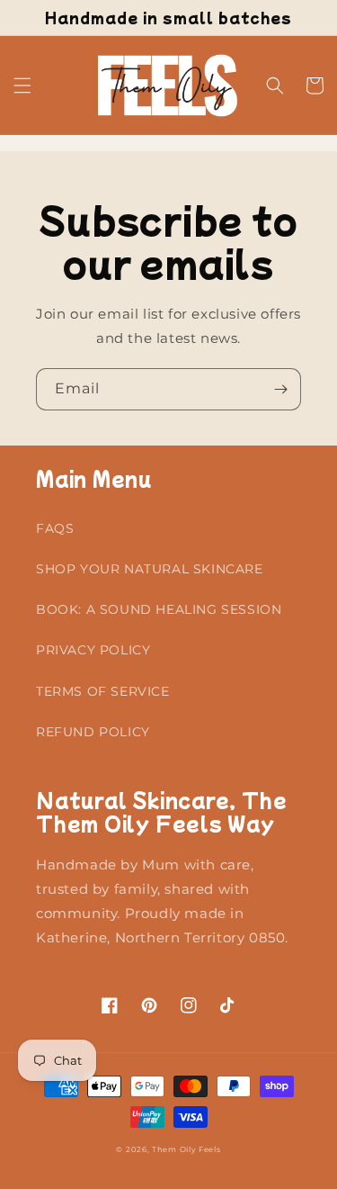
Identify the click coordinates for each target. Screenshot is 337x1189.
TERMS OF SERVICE (103, 691)
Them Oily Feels (186, 1149)
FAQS (55, 528)
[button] (22, 85)
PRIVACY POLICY (93, 650)
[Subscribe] (280, 389)
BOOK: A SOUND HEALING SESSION (158, 609)
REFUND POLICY (93, 732)
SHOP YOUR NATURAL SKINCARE (149, 569)
